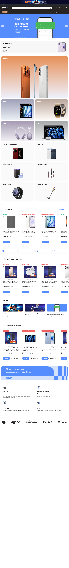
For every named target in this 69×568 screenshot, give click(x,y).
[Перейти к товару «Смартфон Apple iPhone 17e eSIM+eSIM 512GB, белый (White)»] (30, 222)
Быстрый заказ (14, 242)
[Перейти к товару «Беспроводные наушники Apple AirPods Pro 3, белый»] (30, 272)
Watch (33, 12)
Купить (6, 242)
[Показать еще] (52, 5)
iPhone (12, 12)
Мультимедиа (59, 12)
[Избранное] (63, 8)
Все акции (64, 300)
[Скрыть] (66, 2)
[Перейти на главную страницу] (5, 8)
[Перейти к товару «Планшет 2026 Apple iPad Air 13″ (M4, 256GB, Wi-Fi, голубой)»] (50, 222)
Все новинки (61, 209)
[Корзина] (66, 8)
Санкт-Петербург (8, 4)
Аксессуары (41, 12)
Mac (22, 12)
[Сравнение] (59, 8)
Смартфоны (50, 12)
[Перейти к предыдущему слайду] (2, 26)
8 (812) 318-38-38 (63, 4)
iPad (17, 12)
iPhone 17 (5, 12)
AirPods (28, 12)
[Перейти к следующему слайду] (66, 26)
